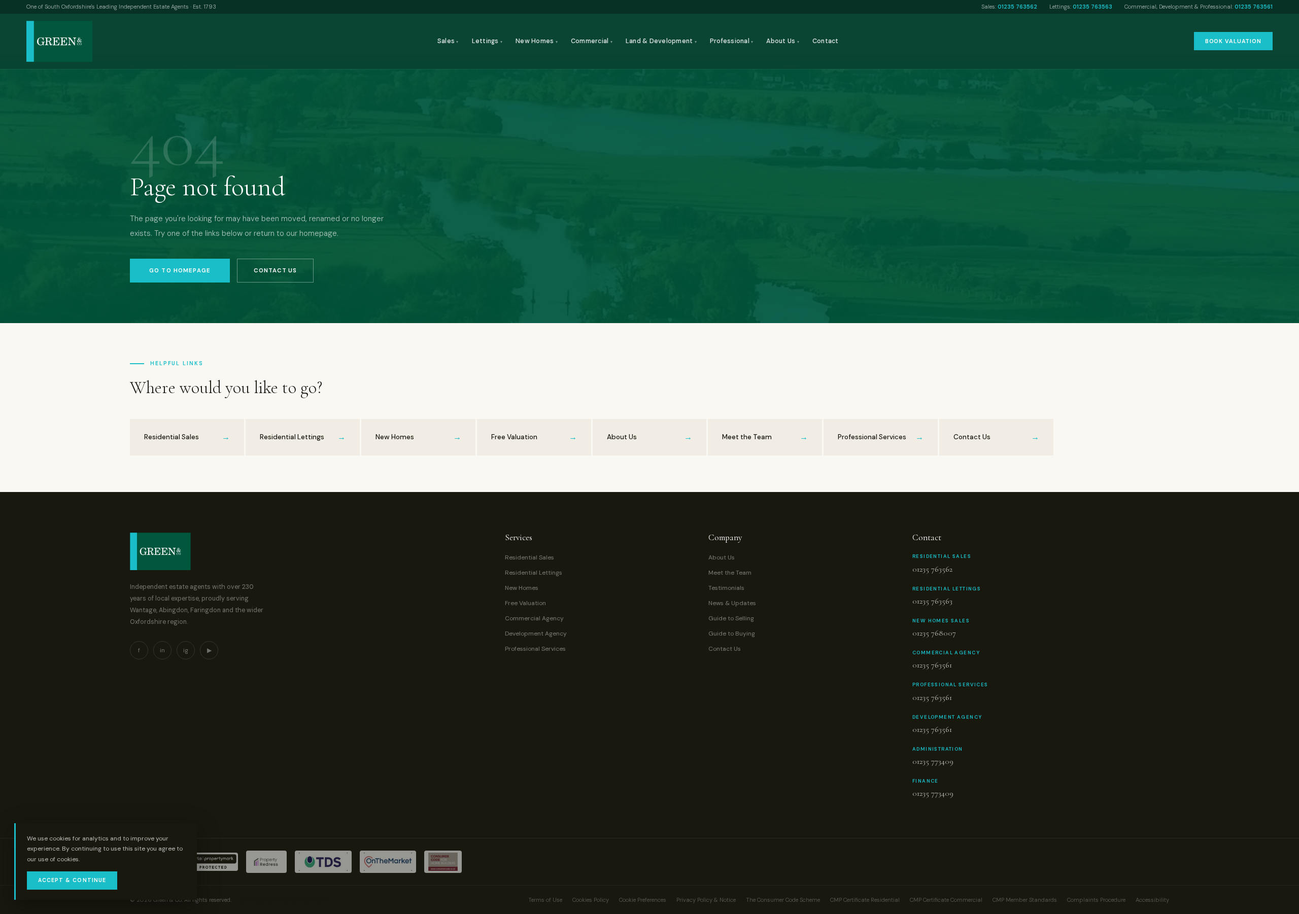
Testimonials (726, 588)
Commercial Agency (534, 618)
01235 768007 (934, 633)
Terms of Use (545, 899)
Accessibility (1152, 899)
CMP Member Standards (1025, 899)
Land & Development (661, 41)
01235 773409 (932, 761)
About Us (782, 41)
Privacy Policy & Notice (706, 899)
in (162, 650)
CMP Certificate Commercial (946, 899)
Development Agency (536, 633)
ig (185, 650)
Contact (825, 41)
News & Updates (732, 603)
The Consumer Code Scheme (783, 899)
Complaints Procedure (1096, 899)
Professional (732, 41)
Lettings (487, 41)
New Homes (537, 41)
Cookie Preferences (642, 899)
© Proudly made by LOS (283, 899)
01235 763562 (1017, 6)
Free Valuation (525, 603)
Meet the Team (729, 573)
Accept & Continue (72, 880)
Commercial (591, 41)
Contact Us (275, 270)
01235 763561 (1254, 6)
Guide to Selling (731, 618)
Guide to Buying (731, 633)
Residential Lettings (533, 573)
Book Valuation (1233, 41)
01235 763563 (1092, 6)
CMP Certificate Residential (865, 899)
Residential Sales (529, 557)
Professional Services (535, 649)
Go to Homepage (180, 270)
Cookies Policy (590, 899)
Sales (448, 41)
